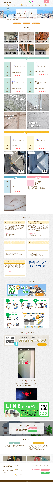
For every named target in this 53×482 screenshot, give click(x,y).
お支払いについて (35, 23)
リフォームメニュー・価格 (19, 470)
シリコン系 (13, 65)
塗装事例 (17, 469)
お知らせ (17, 473)
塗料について (26, 23)
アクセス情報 (4, 472)
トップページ (5, 19)
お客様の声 (17, 468)
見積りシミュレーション (19, 474)
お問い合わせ (17, 475)
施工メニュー (17, 23)
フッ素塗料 (13, 81)
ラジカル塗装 (36, 65)
